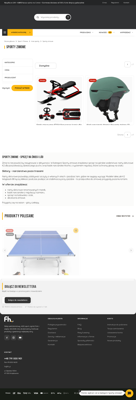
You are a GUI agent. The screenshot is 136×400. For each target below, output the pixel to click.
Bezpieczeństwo (85, 344)
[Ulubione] (127, 17)
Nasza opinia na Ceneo (31, 3)
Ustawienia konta (115, 332)
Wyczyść (6, 88)
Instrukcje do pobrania (117, 324)
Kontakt (126, 3)
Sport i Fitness (23, 41)
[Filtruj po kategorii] (68, 17)
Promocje (111, 336)
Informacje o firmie (86, 336)
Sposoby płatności (86, 340)
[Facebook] (7, 337)
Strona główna (9, 41)
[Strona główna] (16, 17)
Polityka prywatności (57, 324)
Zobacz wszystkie (123, 216)
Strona (120, 135)
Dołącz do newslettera (17, 300)
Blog (80, 328)
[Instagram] (13, 337)
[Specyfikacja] (75, 230)
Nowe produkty (114, 340)
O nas (105, 3)
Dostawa (52, 332)
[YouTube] (20, 337)
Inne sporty (35, 41)
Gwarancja (53, 340)
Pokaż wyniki (22, 88)
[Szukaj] (37, 17)
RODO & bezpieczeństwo (13, 307)
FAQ (79, 324)
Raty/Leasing (83, 332)
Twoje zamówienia (115, 328)
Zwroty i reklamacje (56, 336)
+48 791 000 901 (13, 358)
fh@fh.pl (7, 366)
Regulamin (115, 3)
